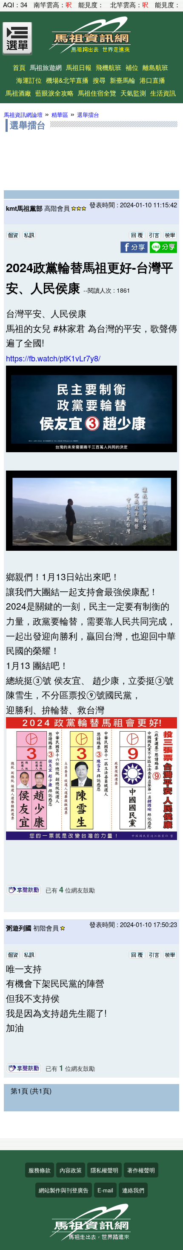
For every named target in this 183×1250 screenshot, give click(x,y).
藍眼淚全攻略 (54, 92)
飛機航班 (108, 67)
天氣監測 (133, 92)
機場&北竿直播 (67, 80)
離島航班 (155, 67)
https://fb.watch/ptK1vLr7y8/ (53, 357)
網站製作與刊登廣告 (64, 1190)
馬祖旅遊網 (46, 67)
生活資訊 (163, 92)
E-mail (105, 1190)
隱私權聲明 (104, 1170)
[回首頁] (91, 50)
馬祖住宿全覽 (97, 92)
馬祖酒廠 (18, 92)
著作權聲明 (141, 1170)
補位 (132, 67)
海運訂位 (29, 80)
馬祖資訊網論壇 (23, 114)
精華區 (59, 114)
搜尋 (99, 80)
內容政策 (71, 1170)
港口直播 (152, 80)
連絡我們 (133, 1190)
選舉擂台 (88, 114)
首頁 (19, 67)
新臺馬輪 (122, 80)
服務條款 (40, 1170)
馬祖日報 (79, 67)
